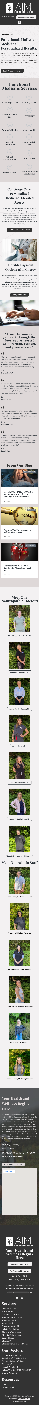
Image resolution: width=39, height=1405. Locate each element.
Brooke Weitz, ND (9, 1373)
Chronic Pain (9, 172)
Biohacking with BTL (11, 1326)
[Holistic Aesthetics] (10, 137)
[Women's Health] (10, 124)
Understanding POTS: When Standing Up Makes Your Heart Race (17, 567)
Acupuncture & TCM (10, 115)
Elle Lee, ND (7, 1364)
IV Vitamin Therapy (10, 1314)
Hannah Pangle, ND (10, 1367)
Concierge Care (10, 102)
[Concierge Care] (10, 97)
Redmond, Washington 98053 (19, 1288)
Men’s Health (7, 1323)
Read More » (7, 501)
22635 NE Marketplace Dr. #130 (19, 1285)
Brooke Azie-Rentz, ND (12, 1355)
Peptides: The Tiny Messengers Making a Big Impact (17, 531)
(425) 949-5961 (19, 1276)
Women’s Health (9, 1320)
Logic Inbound (24, 1399)
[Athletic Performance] (9, 151)
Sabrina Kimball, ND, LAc (13, 1361)
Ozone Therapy (29, 158)
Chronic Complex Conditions (29, 172)
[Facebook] (17, 1297)
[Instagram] (22, 1297)
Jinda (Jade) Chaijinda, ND (14, 1358)
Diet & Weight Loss (29, 143)
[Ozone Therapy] (29, 153)
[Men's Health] (29, 124)
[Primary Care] (29, 97)
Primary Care (29, 102)
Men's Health (29, 130)
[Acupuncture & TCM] (10, 109)
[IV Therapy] (29, 110)
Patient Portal (8, 1387)
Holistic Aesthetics (10, 143)
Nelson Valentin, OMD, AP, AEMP (16, 1370)
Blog (4, 1384)
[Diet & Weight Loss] (29, 137)
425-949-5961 (8, 16)
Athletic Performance (9, 158)
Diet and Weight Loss (11, 1332)
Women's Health (10, 130)
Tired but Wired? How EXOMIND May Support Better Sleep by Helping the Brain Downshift (18, 494)
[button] (19, 22)
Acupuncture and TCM (12, 1317)
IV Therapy (29, 115)
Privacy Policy (19, 1401)
